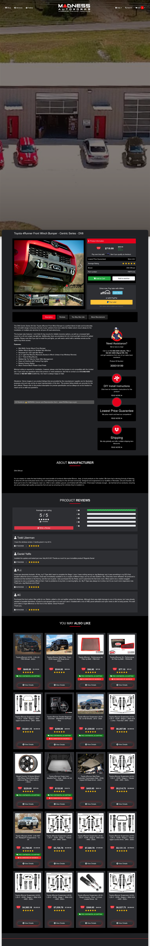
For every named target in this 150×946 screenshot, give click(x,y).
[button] (81, 266)
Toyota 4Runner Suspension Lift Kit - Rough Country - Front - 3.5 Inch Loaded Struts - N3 (91, 897)
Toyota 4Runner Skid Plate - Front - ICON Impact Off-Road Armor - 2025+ (59, 659)
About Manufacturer (98, 317)
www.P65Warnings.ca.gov (68, 402)
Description (49, 317)
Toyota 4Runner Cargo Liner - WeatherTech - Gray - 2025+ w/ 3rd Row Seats (59, 778)
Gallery (30, 8)
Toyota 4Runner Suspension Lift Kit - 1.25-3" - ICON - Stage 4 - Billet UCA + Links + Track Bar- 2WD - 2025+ (122, 718)
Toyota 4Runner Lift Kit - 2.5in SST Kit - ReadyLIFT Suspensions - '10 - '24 (28, 837)
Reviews (62, 317)
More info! (131, 259)
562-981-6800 (27, 373)
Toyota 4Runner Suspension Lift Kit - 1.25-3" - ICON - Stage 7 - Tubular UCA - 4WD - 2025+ (59, 837)
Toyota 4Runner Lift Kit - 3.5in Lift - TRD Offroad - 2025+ (28, 658)
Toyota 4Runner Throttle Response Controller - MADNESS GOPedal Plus (59, 718)
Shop (9, 8)
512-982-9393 (85, 371)
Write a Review (44, 528)
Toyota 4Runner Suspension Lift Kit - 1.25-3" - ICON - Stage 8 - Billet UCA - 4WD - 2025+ (91, 837)
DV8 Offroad (131, 268)
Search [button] (129, 8)
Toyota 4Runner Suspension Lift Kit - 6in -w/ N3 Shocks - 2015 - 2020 (91, 717)
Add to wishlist (123, 278)
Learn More (117, 293)
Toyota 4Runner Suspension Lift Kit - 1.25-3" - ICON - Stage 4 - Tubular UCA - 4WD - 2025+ (122, 778)
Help (119, 8)
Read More (116, 418)
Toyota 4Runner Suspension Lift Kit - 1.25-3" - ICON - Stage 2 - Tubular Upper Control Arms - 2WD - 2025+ (122, 837)
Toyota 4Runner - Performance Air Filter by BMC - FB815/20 (91, 658)
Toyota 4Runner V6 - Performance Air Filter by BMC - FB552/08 (122, 658)
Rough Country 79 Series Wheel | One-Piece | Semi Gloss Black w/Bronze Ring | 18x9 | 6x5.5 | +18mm (28, 779)
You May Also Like (78, 317)
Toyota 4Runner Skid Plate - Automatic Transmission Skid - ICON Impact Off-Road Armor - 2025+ (90, 778)
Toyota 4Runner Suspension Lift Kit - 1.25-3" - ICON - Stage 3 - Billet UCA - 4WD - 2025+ (28, 897)
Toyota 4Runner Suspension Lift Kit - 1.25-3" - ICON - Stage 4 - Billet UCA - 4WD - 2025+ (122, 897)
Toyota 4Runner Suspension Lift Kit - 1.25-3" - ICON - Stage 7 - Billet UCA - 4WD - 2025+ (59, 897)
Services (19, 8)
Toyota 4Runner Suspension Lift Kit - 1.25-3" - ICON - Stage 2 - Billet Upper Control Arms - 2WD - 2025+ (28, 718)
